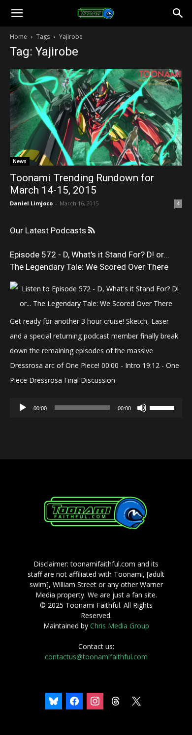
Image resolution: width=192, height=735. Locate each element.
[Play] (23, 408)
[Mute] (142, 408)
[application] (96, 408)
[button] (16, 13)
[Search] (178, 13)
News (20, 161)
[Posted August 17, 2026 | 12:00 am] (96, 303)
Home (18, 36)
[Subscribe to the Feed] (91, 230)
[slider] (163, 407)
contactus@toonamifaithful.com (96, 656)
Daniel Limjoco (31, 203)
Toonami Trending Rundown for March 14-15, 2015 (82, 184)
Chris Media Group (119, 625)
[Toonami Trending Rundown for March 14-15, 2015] (96, 117)
